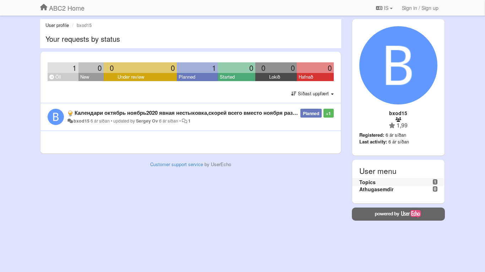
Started (227, 76)
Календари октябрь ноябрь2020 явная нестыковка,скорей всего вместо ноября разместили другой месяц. (214, 113)
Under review (131, 76)
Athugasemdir (376, 189)
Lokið (274, 76)
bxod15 (81, 121)
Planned (187, 76)
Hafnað (306, 76)
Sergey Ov (147, 121)
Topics (367, 182)
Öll (57, 76)
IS (386, 7)
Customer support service (176, 164)
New (84, 76)
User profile (57, 25)
